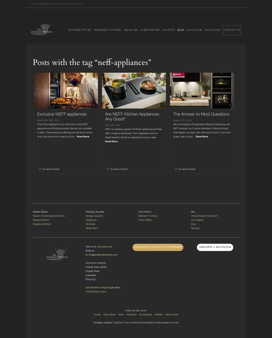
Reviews (195, 228)
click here (174, 322)
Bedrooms (131, 30)
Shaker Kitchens (41, 220)
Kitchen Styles (80, 30)
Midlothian (131, 314)
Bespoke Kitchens (42, 224)
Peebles (159, 314)
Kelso (121, 314)
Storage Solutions (94, 216)
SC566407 (118, 322)
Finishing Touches (108, 30)
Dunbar (97, 314)
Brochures (212, 30)
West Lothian (171, 314)
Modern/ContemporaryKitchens (49, 216)
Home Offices (149, 30)
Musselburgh (145, 314)
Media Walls (92, 228)
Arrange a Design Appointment (158, 247)
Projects (168, 30)
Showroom (194, 30)
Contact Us (232, 30)
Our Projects (197, 220)
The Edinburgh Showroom (204, 216)
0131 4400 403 (104, 246)
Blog (180, 30)
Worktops (90, 224)
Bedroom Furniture (147, 216)
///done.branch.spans (96, 291)
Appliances (91, 220)
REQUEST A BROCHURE (215, 247)
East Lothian (110, 314)
